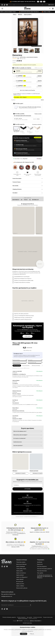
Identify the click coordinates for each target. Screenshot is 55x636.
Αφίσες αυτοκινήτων (21, 572)
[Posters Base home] (27, 8)
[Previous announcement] (14, 5)
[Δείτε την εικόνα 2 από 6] (14, 50)
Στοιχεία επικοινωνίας (48, 617)
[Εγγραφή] (30, 605)
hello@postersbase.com (6, 596)
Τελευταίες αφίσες (20, 562)
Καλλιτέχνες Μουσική (21, 564)
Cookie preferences (33, 618)
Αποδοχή (24, 633)
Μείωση (32, 633)
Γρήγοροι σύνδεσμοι (21, 559)
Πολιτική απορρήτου (42, 566)
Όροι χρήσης (40, 572)
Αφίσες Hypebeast (20, 566)
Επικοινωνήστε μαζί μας (21, 588)
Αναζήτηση (39, 562)
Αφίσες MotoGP (19, 579)
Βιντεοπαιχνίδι (19, 581)
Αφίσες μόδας (19, 570)
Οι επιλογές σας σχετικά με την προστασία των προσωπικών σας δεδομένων (45, 576)
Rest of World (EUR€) (36, 620)
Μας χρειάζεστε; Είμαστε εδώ (8, 594)
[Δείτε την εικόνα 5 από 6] (31, 50)
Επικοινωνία (40, 564)
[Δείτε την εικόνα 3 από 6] (20, 50)
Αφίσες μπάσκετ (20, 575)
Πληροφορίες (40, 559)
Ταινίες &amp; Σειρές (21, 568)
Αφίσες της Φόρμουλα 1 (21, 577)
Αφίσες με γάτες (20, 583)
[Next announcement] (42, 5)
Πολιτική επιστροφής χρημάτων (44, 568)
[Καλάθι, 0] (53, 8)
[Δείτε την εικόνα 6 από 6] (37, 50)
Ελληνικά (52, 4)
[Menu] (2, 8)
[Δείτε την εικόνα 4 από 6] (26, 50)
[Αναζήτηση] (50, 8)
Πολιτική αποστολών (42, 570)
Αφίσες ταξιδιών (20, 585)
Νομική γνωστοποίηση (22, 618)
